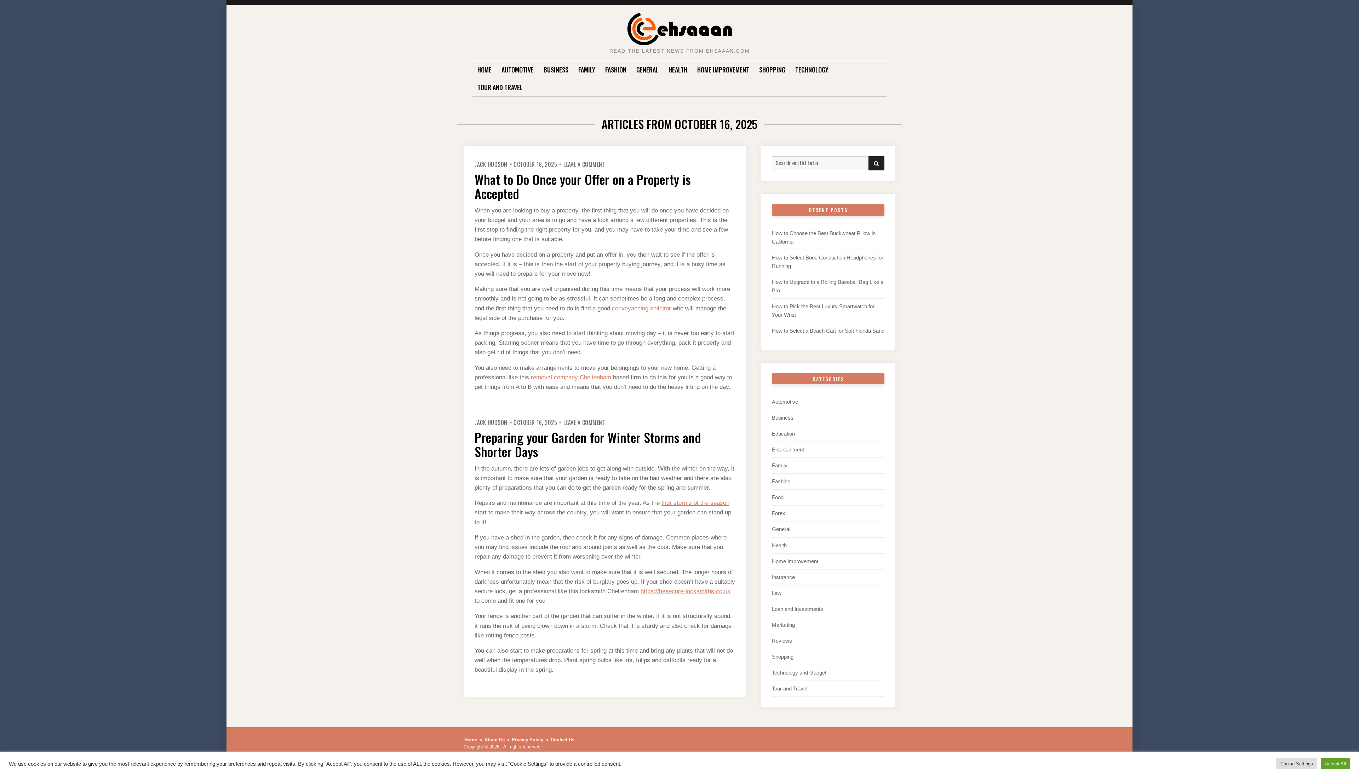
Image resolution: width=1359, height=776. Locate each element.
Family (586, 69)
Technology (811, 69)
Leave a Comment (584, 164)
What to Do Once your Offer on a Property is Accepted (583, 186)
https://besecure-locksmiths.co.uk (685, 591)
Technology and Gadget (799, 673)
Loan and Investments (797, 609)
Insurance (783, 577)
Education (783, 434)
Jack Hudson (491, 164)
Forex (778, 513)
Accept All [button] (1335, 763)
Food (778, 497)
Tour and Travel (500, 87)
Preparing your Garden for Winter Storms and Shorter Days (588, 444)
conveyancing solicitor (641, 308)
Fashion (615, 69)
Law (776, 593)
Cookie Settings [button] (1296, 763)
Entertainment (788, 450)
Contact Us (562, 739)
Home (484, 69)
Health (678, 69)
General (647, 69)
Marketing (783, 625)
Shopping (772, 69)
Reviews (782, 641)
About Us (494, 739)
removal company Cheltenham (571, 377)
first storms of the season (695, 503)
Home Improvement (723, 69)
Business (556, 69)
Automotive (517, 69)
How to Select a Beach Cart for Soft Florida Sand (828, 331)
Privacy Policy (527, 739)
